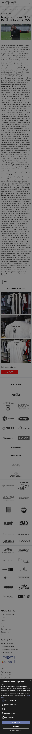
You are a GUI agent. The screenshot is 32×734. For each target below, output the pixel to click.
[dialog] (16, 706)
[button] (16, 731)
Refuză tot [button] (16, 727)
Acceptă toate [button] (16, 722)
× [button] (30, 681)
